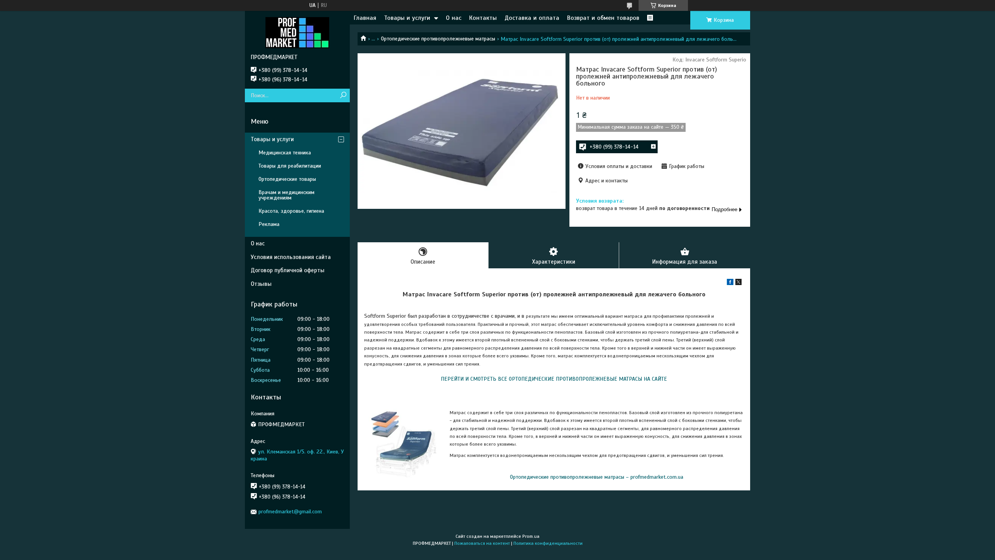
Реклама (268, 224)
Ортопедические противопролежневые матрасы (438, 38)
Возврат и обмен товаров (603, 18)
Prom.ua (530, 536)
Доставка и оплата (531, 18)
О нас (453, 18)
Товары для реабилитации (289, 166)
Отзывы (261, 283)
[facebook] (730, 283)
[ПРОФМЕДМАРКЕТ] (297, 32)
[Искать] (343, 95)
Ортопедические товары (287, 179)
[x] (738, 283)
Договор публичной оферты (288, 270)
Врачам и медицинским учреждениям (286, 195)
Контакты (483, 18)
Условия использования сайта (291, 257)
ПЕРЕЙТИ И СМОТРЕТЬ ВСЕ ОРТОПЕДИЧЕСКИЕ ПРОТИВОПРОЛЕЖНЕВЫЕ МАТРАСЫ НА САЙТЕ (554, 379)
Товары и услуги (407, 18)
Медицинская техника (284, 152)
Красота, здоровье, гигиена (291, 211)
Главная (365, 18)
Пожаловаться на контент (482, 543)
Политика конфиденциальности (548, 543)
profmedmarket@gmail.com (290, 511)
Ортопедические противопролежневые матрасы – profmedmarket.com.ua (596, 477)
